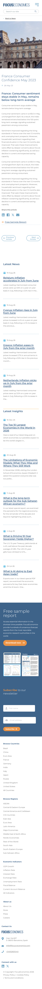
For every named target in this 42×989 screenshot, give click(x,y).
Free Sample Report (15, 222)
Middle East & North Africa (14, 834)
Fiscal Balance (9, 885)
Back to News (10, 18)
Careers (6, 918)
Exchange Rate (9, 878)
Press (5, 914)
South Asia (7, 845)
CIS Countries (9, 815)
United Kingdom (10, 783)
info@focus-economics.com (18, 946)
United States (9, 786)
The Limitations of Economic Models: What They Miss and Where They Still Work (20, 463)
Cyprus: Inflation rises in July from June (20, 311)
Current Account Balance (14, 889)
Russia (6, 779)
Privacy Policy (9, 975)
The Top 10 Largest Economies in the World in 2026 (19, 427)
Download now (13, 643)
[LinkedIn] (3, 966)
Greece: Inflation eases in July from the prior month (19, 347)
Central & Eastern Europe (14, 807)
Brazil (5, 748)
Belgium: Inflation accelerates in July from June (21, 279)
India (5, 767)
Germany (7, 764)
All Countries (8, 790)
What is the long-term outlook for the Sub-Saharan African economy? (20, 501)
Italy (5, 771)
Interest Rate (9, 874)
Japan (5, 775)
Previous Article (10, 238)
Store (5, 910)
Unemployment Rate (12, 882)
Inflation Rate (9, 870)
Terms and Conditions (14, 978)
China (5, 752)
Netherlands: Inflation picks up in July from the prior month (20, 383)
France (6, 760)
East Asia (7, 819)
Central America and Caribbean (16, 811)
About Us (7, 906)
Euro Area (7, 756)
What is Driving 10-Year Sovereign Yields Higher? (18, 537)
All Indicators (8, 893)
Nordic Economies (11, 838)
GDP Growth (8, 866)
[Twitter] (7, 966)
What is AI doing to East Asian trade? (17, 573)
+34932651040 (12, 952)
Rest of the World (10, 842)
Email (6, 715)
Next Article (33, 238)
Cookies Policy (23, 975)
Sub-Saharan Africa (11, 853)
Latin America (9, 826)
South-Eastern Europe (13, 849)
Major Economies (10, 830)
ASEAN (6, 804)
